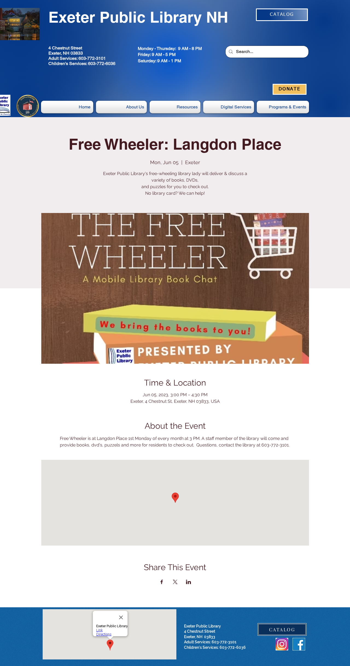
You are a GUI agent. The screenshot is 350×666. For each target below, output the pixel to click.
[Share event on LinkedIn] (188, 582)
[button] (228, 107)
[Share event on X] (175, 582)
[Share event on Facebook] (161, 582)
